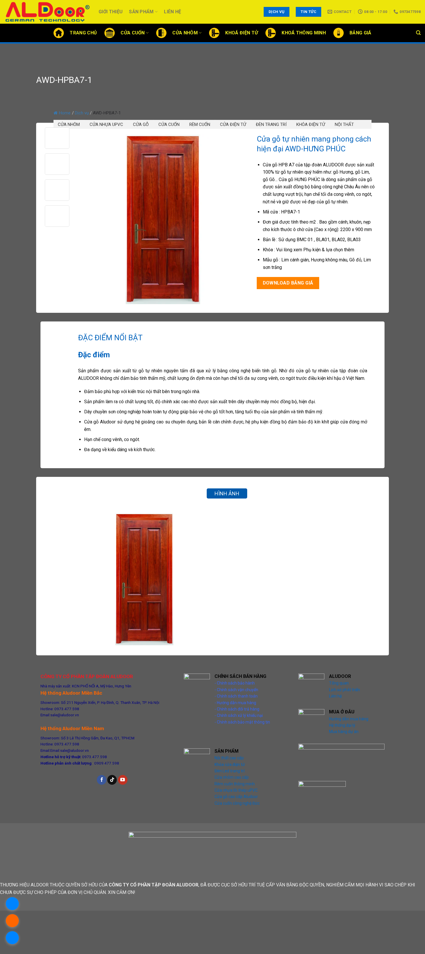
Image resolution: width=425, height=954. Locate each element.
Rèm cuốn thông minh (235, 784)
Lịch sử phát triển (344, 689)
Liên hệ (172, 11)
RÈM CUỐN (199, 124)
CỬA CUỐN (169, 124)
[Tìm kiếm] (418, 32)
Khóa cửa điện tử (230, 764)
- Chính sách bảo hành (235, 683)
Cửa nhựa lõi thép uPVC (236, 790)
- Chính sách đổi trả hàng (237, 709)
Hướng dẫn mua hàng (348, 719)
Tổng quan (339, 683)
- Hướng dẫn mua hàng (235, 702)
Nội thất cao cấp (229, 758)
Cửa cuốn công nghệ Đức (237, 803)
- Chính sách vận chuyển (236, 689)
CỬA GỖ (141, 124)
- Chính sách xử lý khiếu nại (239, 715)
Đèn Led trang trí (230, 771)
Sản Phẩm (141, 11)
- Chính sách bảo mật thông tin (242, 722)
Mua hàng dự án (344, 731)
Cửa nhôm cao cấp (232, 777)
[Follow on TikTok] (112, 780)
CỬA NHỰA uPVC (106, 124)
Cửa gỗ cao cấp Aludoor (236, 796)
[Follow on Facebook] (101, 780)
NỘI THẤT (344, 124)
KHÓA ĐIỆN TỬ (310, 124)
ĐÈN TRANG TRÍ (271, 124)
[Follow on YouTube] (123, 780)
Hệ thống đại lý (342, 725)
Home (65, 113)
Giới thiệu (111, 11)
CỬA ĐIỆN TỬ (233, 124)
